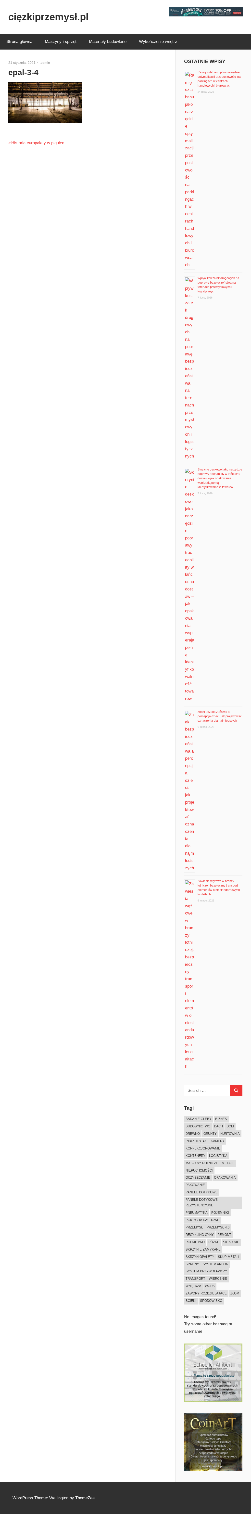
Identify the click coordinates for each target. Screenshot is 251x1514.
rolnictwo (195, 1242)
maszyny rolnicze (202, 1163)
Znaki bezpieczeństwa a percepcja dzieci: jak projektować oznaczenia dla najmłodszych (220, 716)
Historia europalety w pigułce (37, 143)
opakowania (225, 1177)
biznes (221, 1119)
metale (228, 1163)
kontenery (195, 1156)
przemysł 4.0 (218, 1227)
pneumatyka (197, 1212)
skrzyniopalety (200, 1257)
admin (45, 63)
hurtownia (230, 1134)
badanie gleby (199, 1119)
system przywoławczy (206, 1271)
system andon (215, 1264)
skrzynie (231, 1242)
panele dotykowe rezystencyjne (202, 1202)
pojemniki (220, 1212)
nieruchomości (199, 1170)
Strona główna (19, 41)
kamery (218, 1141)
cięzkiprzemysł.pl (48, 17)
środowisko (211, 1301)
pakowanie (195, 1185)
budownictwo (198, 1126)
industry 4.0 (196, 1141)
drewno (193, 1134)
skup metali (228, 1257)
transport (195, 1278)
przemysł (194, 1227)
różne (213, 1242)
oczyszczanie (198, 1177)
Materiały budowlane (107, 41)
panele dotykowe (202, 1192)
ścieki (191, 1301)
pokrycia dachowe (202, 1220)
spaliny (192, 1264)
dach (218, 1126)
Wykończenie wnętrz (158, 41)
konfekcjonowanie (203, 1148)
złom (234, 1293)
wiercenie (218, 1278)
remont (224, 1235)
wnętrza (193, 1286)
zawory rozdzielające (206, 1293)
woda (210, 1286)
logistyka (218, 1156)
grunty (210, 1134)
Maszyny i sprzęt (60, 41)
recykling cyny (200, 1235)
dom (230, 1126)
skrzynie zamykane (203, 1249)
